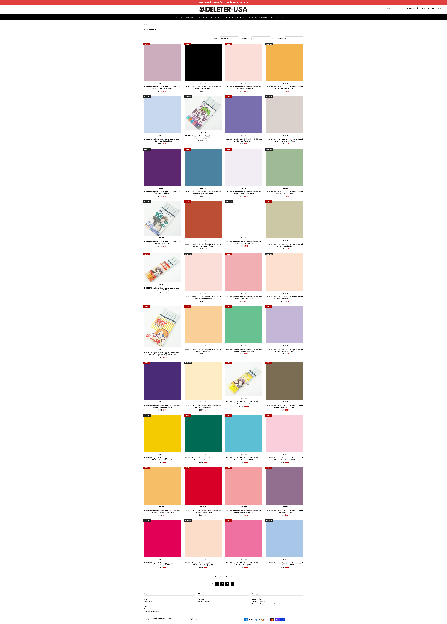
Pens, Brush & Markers (258, 17)
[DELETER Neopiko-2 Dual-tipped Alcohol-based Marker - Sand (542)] (284, 219)
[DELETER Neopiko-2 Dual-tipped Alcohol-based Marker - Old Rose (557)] (244, 272)
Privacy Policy (256, 599)
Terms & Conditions (204, 601)
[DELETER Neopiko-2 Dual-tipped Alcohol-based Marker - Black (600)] (203, 62)
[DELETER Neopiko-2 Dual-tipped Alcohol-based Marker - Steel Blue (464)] (203, 167)
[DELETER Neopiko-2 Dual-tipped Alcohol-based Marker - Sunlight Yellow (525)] (162, 486)
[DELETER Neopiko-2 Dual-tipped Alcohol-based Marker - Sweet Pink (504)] (284, 433)
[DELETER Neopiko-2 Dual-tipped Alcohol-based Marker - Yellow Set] (244, 379)
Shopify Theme (169, 619)
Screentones (203, 17)
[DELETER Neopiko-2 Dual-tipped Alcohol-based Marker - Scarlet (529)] (203, 486)
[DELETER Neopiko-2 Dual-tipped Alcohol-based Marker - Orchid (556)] (203, 272)
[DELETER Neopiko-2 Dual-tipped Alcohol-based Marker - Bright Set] (162, 218)
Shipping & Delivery (258, 601)
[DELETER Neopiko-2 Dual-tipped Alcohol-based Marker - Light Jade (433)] (244, 324)
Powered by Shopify (191, 619)
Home (176, 17)
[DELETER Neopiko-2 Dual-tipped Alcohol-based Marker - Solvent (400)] (244, 218)
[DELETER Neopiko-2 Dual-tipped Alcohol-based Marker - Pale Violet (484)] (244, 167)
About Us (201, 599)
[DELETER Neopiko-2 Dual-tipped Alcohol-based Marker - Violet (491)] (162, 167)
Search (146, 599)
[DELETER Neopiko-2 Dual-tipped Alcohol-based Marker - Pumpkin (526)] (284, 62)
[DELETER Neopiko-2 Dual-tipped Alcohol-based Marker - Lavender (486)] (284, 324)
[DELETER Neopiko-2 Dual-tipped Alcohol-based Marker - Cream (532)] (203, 381)
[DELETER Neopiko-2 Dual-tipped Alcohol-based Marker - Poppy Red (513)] (162, 538)
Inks (217, 17)
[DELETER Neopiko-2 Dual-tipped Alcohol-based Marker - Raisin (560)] (284, 486)
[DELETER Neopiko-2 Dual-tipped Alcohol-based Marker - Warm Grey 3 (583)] (284, 114)
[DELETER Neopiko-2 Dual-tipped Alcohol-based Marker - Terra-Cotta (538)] (203, 219)
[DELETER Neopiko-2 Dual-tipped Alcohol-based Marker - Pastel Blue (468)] (162, 114)
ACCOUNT (411, 8)
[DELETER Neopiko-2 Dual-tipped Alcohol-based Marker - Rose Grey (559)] (162, 62)
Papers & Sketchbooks (233, 17)
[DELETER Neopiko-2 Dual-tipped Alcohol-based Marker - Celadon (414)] (284, 167)
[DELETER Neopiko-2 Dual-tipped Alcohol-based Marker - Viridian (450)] (203, 433)
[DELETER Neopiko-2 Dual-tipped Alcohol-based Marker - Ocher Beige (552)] (284, 272)
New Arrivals (187, 17)
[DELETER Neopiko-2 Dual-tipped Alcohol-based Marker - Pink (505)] (244, 538)
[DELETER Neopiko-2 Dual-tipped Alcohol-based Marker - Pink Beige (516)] (203, 538)
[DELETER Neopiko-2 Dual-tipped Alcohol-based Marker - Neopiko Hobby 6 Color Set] (162, 326)
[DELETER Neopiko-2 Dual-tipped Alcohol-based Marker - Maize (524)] (203, 324)
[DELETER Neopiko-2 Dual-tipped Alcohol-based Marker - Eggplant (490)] (162, 381)
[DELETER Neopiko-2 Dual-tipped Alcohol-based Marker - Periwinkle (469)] (284, 538)
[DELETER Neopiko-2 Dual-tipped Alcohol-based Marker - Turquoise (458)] (244, 433)
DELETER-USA (159, 619)
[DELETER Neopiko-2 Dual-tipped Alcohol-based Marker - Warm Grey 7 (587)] (284, 381)
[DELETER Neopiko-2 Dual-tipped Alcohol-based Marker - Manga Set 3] (203, 113)
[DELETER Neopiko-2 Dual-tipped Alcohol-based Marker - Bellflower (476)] (244, 114)
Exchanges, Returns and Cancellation (264, 604)
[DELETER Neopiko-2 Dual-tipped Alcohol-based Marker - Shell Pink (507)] (244, 62)
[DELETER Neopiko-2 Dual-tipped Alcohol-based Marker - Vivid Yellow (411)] (162, 433)
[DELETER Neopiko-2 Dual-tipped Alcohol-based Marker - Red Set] (162, 267)
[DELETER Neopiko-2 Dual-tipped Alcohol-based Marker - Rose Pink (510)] (244, 486)
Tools (278, 17)
